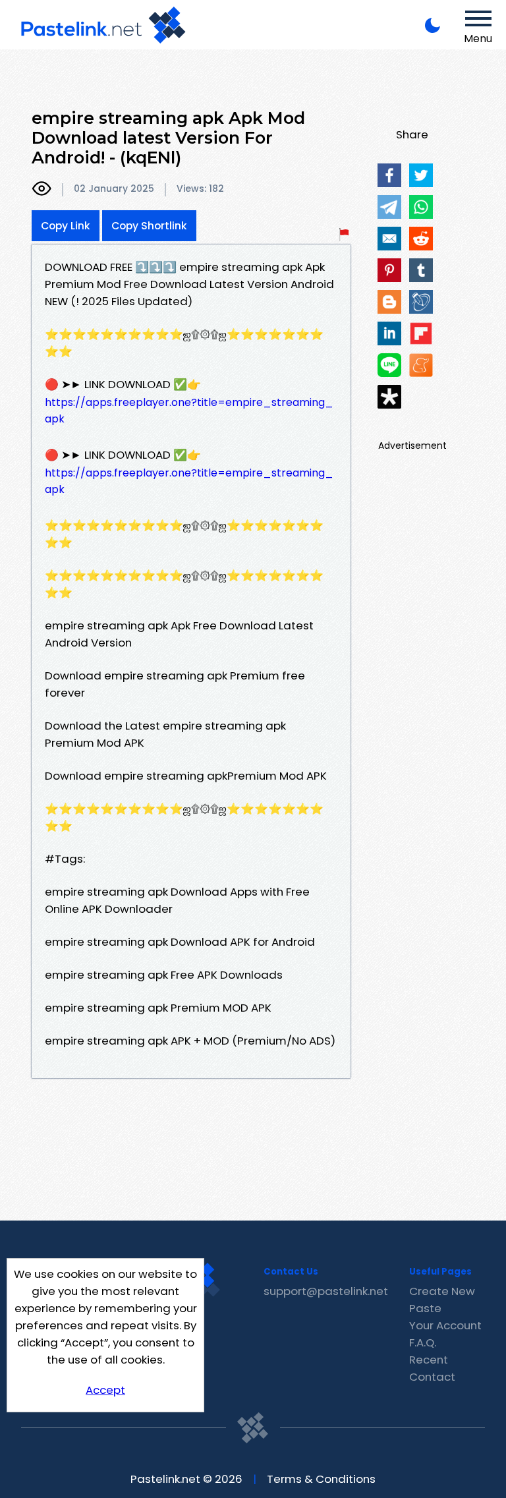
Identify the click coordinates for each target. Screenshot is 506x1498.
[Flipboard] (421, 333)
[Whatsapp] (421, 207)
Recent (428, 1360)
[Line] (389, 365)
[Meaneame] (421, 365)
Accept (105, 1390)
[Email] (389, 238)
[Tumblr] (421, 270)
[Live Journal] (421, 302)
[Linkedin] (389, 333)
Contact (432, 1377)
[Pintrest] (389, 270)
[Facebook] (389, 175)
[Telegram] (389, 207)
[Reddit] (421, 238)
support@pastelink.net (326, 1291)
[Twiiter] (421, 175)
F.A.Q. (422, 1342)
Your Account (445, 1325)
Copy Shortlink (149, 226)
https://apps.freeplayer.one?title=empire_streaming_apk (189, 410)
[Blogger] (389, 302)
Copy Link (65, 226)
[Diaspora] (389, 397)
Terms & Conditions (321, 1479)
